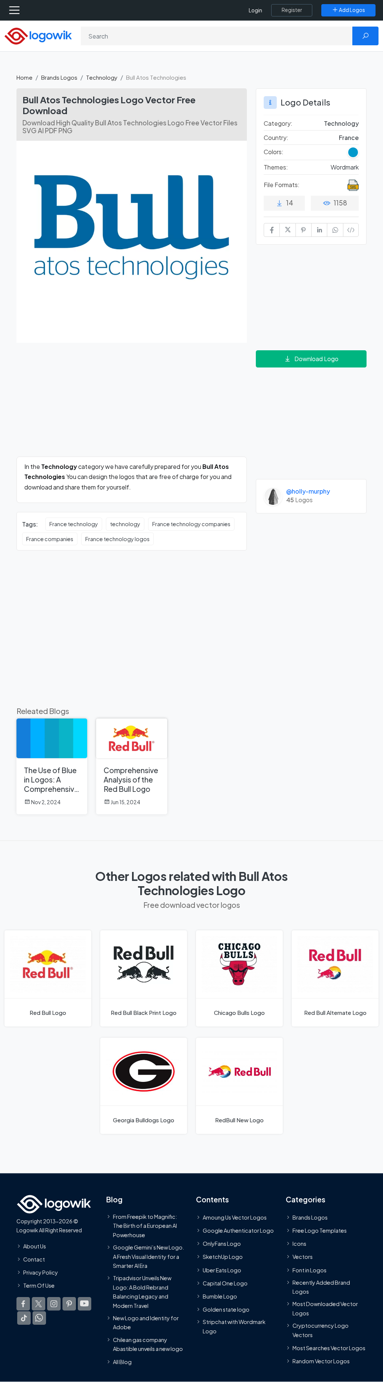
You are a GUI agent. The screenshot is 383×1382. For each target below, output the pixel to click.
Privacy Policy (40, 1272)
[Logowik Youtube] (84, 1304)
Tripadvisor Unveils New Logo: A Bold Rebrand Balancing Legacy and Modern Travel (142, 1292)
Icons (299, 1243)
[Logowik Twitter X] (38, 1304)
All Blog (122, 1361)
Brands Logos (59, 77)
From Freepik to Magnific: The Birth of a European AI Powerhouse (145, 1225)
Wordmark (345, 167)
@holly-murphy (308, 491)
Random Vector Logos (321, 1361)
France (349, 137)
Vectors (302, 1256)
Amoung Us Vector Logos (235, 1217)
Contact (34, 1259)
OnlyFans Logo (222, 1243)
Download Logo (316, 359)
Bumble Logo (220, 1296)
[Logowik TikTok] (24, 1318)
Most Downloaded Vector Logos (325, 1308)
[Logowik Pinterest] (69, 1304)
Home (24, 77)
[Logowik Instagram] (54, 1304)
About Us (34, 1245)
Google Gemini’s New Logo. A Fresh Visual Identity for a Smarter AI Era (148, 1256)
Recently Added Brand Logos (321, 1286)
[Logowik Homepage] (38, 35)
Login (255, 10)
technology (125, 524)
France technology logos (117, 539)
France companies (49, 539)
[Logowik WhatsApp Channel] (39, 1318)
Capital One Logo (225, 1282)
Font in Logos (309, 1269)
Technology (101, 77)
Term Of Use (39, 1285)
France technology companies (191, 524)
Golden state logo (226, 1309)
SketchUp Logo (223, 1256)
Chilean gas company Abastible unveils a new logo (148, 1344)
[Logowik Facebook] (23, 1304)
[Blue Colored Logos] (353, 152)
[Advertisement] (131, 404)
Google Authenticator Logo (238, 1230)
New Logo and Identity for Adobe (146, 1322)
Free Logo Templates (319, 1230)
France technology (73, 524)
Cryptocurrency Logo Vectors (320, 1330)
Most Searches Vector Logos (328, 1347)
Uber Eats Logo (222, 1269)
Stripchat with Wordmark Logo (234, 1326)
